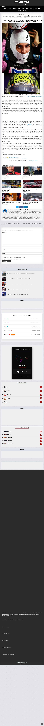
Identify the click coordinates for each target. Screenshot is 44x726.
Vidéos (27, 8)
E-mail (3, 249)
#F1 (7, 159)
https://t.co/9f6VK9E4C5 (14, 157)
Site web (3, 253)
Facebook (21, 206)
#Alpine (5, 159)
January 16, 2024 (33, 160)
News (23, 14)
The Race (29, 124)
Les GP (5, 8)
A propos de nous (37, 8)
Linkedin (26, 206)
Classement (14, 8)
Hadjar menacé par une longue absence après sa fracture (18, 289)
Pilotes (23, 8)
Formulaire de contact (6, 633)
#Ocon (15, 159)
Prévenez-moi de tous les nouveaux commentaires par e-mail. (14, 257)
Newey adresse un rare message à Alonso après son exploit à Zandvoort (21, 273)
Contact (19, 10)
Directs (31, 8)
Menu (4, 6)
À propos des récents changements (8, 654)
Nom (3, 245)
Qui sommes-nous (5, 626)
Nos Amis (24, 10)
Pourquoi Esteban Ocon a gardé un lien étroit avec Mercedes (22, 16)
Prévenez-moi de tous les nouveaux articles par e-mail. (12, 259)
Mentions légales (5, 640)
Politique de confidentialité (6, 647)
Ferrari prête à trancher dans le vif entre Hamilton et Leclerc (19, 278)
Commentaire (4, 232)
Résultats (9, 8)
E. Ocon (21, 14)
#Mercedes (11, 159)
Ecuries (19, 8)
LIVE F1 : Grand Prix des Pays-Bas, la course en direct (17, 294)
